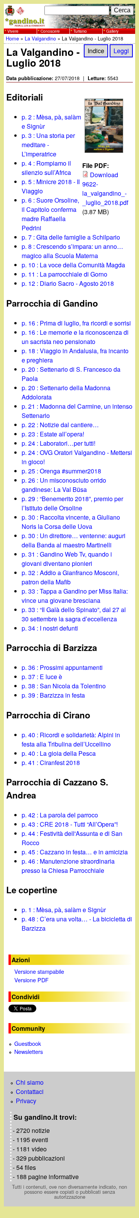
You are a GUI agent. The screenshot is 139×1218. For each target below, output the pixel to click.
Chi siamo (30, 1082)
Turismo (80, 31)
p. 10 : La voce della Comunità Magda (73, 264)
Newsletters (28, 1051)
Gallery (112, 31)
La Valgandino (40, 38)
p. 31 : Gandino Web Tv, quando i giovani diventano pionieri (67, 559)
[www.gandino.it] (69, 23)
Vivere (13, 31)
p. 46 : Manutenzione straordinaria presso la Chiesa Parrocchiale (68, 866)
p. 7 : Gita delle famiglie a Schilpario (71, 237)
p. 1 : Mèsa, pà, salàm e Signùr (64, 909)
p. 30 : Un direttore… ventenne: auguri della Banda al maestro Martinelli (73, 540)
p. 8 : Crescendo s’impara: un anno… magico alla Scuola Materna (72, 251)
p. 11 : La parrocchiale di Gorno (64, 274)
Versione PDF (31, 980)
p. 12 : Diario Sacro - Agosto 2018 (68, 283)
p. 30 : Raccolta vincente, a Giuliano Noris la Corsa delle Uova (71, 522)
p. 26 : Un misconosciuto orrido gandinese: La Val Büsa (64, 485)
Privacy (26, 1100)
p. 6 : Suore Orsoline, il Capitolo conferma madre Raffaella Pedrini (50, 214)
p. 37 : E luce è (42, 676)
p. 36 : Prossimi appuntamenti (62, 667)
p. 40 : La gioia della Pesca (59, 753)
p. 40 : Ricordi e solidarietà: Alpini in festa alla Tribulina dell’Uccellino (71, 739)
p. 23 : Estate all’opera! (53, 433)
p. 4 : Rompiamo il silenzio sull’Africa (46, 168)
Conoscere (50, 31)
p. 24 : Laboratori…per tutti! (58, 443)
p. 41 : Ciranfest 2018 (51, 762)
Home (12, 38)
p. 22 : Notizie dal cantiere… (60, 424)
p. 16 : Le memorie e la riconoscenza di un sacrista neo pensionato (75, 337)
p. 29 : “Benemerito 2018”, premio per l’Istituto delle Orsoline (72, 503)
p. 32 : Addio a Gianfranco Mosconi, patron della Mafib (70, 577)
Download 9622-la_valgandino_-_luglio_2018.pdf (105, 188)
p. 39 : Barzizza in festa (53, 695)
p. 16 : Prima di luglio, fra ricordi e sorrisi (76, 323)
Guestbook (27, 1043)
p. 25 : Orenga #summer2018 (61, 470)
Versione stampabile (39, 971)
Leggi (121, 51)
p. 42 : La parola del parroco (60, 814)
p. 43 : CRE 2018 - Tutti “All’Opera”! (70, 824)
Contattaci (30, 1091)
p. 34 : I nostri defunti (50, 628)
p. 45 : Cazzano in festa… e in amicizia (75, 851)
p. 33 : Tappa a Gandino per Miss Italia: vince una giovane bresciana (75, 596)
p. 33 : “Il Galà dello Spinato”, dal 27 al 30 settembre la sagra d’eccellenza (74, 614)
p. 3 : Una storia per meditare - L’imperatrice (48, 144)
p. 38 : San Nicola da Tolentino (64, 685)
